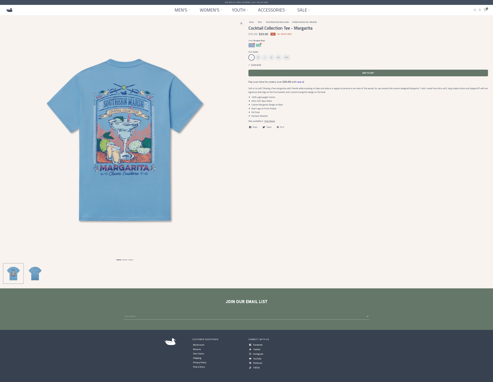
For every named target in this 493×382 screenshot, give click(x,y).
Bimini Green (258, 45)
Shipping (197, 358)
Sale (302, 10)
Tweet (269, 127)
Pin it (282, 127)
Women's (209, 10)
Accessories (271, 10)
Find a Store (199, 367)
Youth (238, 10)
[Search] (474, 10)
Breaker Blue (251, 45)
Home (251, 22)
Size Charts (198, 353)
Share (255, 127)
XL (272, 57)
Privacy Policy (199, 362)
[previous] (8, 149)
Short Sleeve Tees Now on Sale (277, 22)
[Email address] (367, 316)
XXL (278, 57)
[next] (241, 149)
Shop (260, 22)
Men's (181, 10)
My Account (198, 344)
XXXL (287, 57)
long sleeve (269, 121)
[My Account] (479, 10)
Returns (197, 349)
